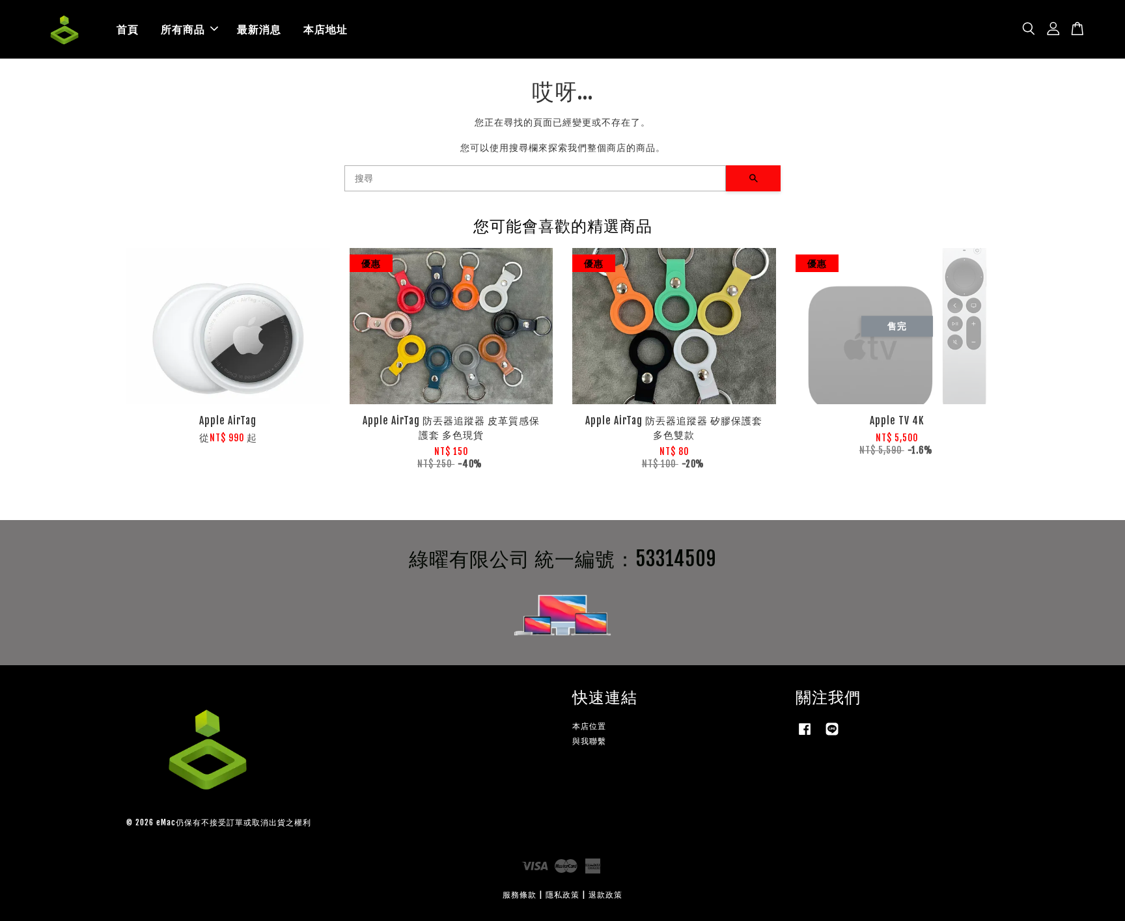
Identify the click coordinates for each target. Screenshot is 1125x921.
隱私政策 (562, 895)
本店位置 (589, 726)
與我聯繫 (589, 741)
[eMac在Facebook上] (805, 735)
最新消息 (259, 29)
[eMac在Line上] (832, 735)
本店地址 (325, 29)
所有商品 (183, 29)
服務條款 (519, 895)
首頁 (128, 29)
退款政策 (605, 895)
